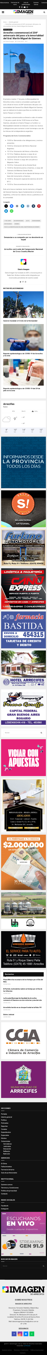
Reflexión (6, 1151)
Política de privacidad (9, 1191)
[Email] (26, 1334)
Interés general (8, 29)
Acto (27, 220)
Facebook (4, 1206)
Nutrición (6, 1154)
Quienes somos (36, 3)
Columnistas (5, 1141)
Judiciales (7, 1146)
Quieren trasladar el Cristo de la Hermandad (20, 321)
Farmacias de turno (15, 3)
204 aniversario (18, 220)
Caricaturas (7, 1144)
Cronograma (36, 220)
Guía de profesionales (26, 3)
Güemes (17, 223)
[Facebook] (14, 1334)
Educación (7, 1149)
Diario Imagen (10, 41)
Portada (4, 1114)
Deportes (4, 1126)
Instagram (5, 1209)
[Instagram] (20, 1334)
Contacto (44, 2)
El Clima (4, 1163)
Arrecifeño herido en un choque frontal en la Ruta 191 (22, 1007)
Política (4, 1120)
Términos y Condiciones (10, 1188)
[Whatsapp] (31, 1334)
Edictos (4, 1138)
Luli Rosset (27, 1345)
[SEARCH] (41, 733)
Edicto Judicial (8, 1014)
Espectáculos (6, 1132)
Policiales (4, 1123)
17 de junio (7, 220)
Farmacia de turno (7, 1169)
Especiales (5, 1135)
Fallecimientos (4, 2)
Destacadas (8, 223)
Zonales (4, 1129)
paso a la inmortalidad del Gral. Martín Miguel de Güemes (21, 227)
